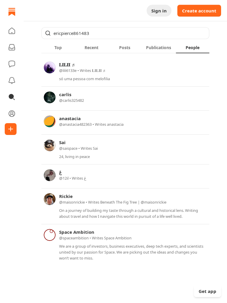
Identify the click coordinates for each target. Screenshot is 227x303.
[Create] (11, 129)
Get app (207, 291)
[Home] (12, 12)
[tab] (58, 47)
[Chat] (12, 64)
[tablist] (125, 47)
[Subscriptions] (12, 47)
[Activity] (12, 80)
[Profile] (12, 114)
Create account (199, 11)
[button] (12, 31)
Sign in (159, 11)
